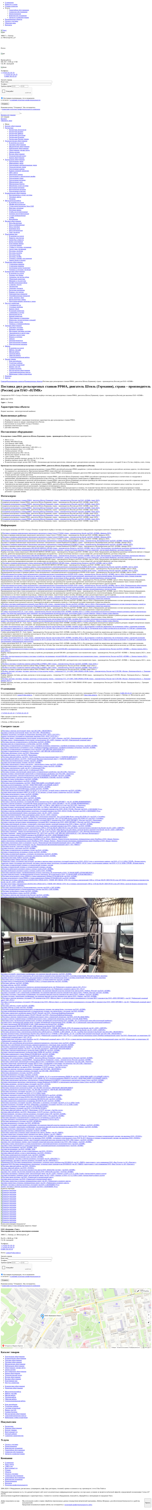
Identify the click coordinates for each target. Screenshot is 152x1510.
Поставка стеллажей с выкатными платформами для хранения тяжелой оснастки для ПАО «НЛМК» (36, 974)
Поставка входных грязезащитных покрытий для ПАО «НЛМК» (24, 1130)
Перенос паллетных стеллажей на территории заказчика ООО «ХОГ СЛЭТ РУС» (30, 736)
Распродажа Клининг (16, 137)
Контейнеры (13, 219)
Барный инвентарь (15, 316)
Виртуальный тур (11, 1432)
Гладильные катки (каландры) (19, 268)
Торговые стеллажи (16, 327)
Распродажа (9, 128)
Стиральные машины (16, 264)
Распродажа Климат (16, 131)
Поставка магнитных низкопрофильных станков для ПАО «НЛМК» (25, 788)
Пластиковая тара (11, 234)
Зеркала (12, 339)
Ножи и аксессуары (16, 322)
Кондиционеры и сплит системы (20, 195)
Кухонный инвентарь (16, 311)
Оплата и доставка (11, 21)
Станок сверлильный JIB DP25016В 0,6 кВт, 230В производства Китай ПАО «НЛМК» (31, 1026)
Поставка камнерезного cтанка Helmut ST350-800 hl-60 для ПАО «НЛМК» (27, 1056)
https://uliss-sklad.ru (90, 695)
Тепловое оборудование (17, 145)
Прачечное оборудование (14, 262)
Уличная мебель (14, 353)
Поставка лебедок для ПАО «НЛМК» (14, 985)
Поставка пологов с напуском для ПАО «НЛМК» (18, 848)
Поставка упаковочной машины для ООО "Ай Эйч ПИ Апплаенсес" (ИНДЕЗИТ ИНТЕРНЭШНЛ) (36, 1048)
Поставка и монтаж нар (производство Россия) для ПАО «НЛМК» (24, 897)
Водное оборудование (17, 154)
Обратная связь (10, 23)
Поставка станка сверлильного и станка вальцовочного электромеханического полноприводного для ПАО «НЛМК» (42, 1145)
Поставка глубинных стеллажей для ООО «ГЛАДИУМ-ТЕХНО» (24, 1108)
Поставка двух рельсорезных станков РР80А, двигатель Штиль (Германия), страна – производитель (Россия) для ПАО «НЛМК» (46, 1060)
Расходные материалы (17, 290)
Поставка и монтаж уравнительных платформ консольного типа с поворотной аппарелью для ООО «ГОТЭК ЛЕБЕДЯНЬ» (44, 1019)
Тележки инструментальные (19, 214)
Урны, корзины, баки (16, 297)
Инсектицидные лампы (17, 299)
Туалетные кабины (15, 363)
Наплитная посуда (15, 314)
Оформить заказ (6, 120)
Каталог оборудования (13, 126)
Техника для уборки (16, 275)
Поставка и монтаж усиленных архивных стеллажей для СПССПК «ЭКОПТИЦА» (30, 1071)
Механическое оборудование (19, 146)
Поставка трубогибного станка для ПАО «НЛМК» (19, 893)
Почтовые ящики (15, 210)
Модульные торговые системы (20, 331)
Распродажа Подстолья (17, 135)
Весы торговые (14, 227)
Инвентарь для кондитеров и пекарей (22, 320)
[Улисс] (4, 30)
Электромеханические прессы (19, 372)
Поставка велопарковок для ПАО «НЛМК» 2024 (18, 1149)
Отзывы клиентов (11, 6)
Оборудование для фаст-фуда (19, 150)
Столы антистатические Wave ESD (21, 206)
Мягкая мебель (14, 352)
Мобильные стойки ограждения (20, 374)
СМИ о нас (9, 1466)
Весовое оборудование (13, 221)
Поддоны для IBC (15, 256)
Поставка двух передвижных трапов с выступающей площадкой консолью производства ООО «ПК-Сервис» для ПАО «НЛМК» (46, 1142)
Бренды (7, 378)
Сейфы (11, 217)
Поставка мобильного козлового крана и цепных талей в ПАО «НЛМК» (26, 871)
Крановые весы (14, 228)
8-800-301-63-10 (126, 693)
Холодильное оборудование (15, 159)
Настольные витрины (16, 187)
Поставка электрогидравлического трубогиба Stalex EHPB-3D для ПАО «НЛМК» (30, 1052)
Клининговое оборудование (15, 271)
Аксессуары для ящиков (17, 249)
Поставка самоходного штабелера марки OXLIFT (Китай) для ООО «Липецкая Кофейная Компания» (36, 1015)
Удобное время (6, 86)
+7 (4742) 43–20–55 (10, 74)
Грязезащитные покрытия (18, 294)
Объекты (8, 1472)
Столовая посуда (15, 305)
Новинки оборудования (13, 1428)
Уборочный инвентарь (17, 279)
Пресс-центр (9, 1464)
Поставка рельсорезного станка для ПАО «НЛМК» (19, 796)
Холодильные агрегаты (17, 191)
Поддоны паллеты (15, 253)
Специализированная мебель (19, 357)
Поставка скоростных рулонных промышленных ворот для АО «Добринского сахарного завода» (35, 1183)
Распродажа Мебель (16, 133)
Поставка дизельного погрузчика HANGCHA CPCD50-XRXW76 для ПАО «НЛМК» (31, 1097)
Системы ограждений (17, 365)
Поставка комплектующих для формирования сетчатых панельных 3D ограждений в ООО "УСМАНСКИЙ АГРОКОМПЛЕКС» (46, 874)
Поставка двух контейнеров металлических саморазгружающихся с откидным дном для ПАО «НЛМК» (37, 1045)
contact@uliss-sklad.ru (24, 695)
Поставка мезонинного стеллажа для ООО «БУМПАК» (20, 1123)
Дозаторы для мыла (16, 288)
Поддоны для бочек (16, 251)
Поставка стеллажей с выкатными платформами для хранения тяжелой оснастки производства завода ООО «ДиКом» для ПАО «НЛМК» (49, 1127)
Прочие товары (10, 359)
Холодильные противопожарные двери (23, 165)
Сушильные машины (16, 266)
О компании (9, 2)
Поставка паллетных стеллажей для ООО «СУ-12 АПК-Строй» (23, 1093)
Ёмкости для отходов (16, 238)
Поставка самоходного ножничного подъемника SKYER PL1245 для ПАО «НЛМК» (31, 1101)
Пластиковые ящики (16, 243)
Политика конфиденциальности (16, 1485)
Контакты (8, 25)
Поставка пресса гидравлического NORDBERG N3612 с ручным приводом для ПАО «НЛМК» (34, 981)
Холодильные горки (16, 178)
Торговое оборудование (13, 325)
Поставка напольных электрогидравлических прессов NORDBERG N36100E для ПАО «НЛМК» (35, 777)
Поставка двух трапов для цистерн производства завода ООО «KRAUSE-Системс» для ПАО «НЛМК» (37, 1172)
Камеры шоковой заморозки (19, 171)
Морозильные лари (16, 182)
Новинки (8, 376)
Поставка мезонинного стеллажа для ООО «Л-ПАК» (19, 1075)
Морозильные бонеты (17, 184)
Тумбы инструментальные (18, 212)
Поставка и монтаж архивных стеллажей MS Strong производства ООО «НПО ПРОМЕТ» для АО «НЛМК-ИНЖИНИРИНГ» (45, 803)
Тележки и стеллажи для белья (20, 270)
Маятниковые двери (16, 163)
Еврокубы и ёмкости (16, 240)
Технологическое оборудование (16, 141)
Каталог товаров (11, 1430)
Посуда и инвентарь (12, 303)
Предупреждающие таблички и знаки (22, 301)
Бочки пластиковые (16, 242)
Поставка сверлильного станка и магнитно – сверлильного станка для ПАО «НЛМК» (31, 766)
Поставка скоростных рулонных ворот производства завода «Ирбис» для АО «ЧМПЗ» (31, 1134)
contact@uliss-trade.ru (8, 50)
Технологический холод (17, 156)
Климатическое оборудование (15, 193)
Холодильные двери (16, 161)
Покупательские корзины (18, 344)
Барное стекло (14, 309)
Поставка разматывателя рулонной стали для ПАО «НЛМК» (22, 1157)
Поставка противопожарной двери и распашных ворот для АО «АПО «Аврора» (29, 815)
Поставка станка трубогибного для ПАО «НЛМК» (19, 781)
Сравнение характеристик (14, 1436)
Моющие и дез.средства (17, 281)
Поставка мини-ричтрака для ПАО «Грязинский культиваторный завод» (26, 1179)
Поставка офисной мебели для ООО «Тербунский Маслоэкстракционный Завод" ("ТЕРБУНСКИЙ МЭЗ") (38, 759)
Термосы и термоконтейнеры (19, 324)
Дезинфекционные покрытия (19, 296)
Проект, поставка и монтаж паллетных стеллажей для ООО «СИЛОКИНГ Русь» (29, 1186)
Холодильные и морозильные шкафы (22, 176)
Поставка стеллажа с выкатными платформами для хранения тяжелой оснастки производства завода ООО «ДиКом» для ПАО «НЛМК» (49, 996)
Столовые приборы (16, 307)
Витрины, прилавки (16, 329)
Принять (147, 1503)
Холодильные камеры (17, 169)
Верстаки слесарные (16, 208)
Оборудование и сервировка (19, 318)
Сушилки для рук (15, 284)
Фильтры (12, 199)
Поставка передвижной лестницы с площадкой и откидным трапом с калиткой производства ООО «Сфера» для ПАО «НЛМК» (46, 826)
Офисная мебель (15, 355)
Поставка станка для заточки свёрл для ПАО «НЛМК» (20, 800)
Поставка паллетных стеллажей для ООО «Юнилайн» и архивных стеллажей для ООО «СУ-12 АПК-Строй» (39, 1104)
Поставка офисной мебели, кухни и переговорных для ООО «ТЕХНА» (26, 1153)
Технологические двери (17, 167)
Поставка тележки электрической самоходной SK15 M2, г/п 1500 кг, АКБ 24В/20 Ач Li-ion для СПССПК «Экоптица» (42, 807)
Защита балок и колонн (17, 260)
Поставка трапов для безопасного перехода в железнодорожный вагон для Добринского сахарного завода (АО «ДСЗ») (43, 989)
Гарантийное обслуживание (19, 10)
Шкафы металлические (17, 204)
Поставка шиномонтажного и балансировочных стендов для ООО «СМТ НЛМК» (30, 889)
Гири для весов (14, 232)
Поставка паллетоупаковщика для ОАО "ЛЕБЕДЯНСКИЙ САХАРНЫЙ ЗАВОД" (30, 785)
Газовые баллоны (15, 368)
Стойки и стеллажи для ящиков (20, 247)
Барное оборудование (16, 158)
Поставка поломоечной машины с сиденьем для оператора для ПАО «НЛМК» (28, 856)
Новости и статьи (11, 4)
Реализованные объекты (13, 19)
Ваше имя (4, 82)
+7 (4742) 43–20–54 (7, 72)
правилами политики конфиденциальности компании (21, 109)
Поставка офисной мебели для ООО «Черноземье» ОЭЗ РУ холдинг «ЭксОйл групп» (31, 1112)
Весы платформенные (17, 225)
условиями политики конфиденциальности (25, 100)
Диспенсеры (13, 286)
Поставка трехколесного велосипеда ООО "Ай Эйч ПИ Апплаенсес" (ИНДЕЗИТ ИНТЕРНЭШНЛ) (36, 1089)
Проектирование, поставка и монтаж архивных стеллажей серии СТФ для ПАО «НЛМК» (33, 1116)
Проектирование (15, 14)
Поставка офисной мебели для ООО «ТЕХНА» (17, 1168)
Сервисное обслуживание (18, 12)
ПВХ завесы (13, 173)
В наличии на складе (16, 143)
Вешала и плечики (15, 337)
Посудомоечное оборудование (15, 1371)
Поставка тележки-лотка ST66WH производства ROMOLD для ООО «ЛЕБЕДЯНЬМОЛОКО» (34, 837)
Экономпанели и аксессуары (19, 333)
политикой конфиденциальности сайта (78, 1505)
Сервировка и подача (16, 312)
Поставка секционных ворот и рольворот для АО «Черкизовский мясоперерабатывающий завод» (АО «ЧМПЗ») (40, 844)
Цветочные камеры (16, 174)
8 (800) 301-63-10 (10, 76)
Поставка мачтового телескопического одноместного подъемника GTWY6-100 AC (30, 1119)
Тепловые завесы (15, 197)
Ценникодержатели (16, 340)
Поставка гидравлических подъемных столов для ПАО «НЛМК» (24, 852)
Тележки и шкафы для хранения (20, 258)
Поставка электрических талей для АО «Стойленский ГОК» (22, 770)
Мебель (7, 346)
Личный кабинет (11, 1434)
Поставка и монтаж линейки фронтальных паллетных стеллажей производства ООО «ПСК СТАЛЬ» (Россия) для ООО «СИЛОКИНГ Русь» (51, 811)
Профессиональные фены (18, 283)
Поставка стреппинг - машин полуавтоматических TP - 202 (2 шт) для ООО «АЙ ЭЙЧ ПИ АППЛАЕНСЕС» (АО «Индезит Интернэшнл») (50, 833)
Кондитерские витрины (17, 189)
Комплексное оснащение (18, 15)
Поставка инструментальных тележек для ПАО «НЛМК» (21, 762)
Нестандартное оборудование (19, 370)
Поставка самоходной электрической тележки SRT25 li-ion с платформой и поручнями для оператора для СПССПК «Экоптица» (46, 1063)
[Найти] (21, 113)
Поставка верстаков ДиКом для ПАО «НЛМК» (17, 859)
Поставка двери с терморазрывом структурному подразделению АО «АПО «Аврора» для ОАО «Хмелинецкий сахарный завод (46, 740)
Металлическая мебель (13, 200)
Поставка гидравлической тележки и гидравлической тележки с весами (26, 867)
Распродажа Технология (17, 130)
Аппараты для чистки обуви (19, 277)
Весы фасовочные (15, 223)
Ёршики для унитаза (16, 292)
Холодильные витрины (17, 180)
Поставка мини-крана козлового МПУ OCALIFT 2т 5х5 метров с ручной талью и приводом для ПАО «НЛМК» (40, 792)
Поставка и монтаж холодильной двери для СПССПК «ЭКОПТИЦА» (26, 732)
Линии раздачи (14, 152)
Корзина (4, 119)
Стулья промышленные (17, 215)
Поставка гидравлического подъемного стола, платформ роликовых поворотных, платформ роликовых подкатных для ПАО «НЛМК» (48, 747)
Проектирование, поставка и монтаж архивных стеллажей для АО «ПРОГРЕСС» (29, 1160)
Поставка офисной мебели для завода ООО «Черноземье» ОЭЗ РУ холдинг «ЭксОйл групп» (33, 1067)
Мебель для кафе (15, 350)
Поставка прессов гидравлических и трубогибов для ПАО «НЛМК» (25, 744)
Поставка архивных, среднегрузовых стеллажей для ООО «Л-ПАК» (25, 1086)
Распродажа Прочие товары (19, 139)
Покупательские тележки (18, 342)
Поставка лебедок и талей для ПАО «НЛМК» (17, 1007)
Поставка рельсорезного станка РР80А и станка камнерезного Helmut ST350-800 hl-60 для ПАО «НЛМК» (38, 878)
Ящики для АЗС (15, 367)
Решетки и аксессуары (17, 335)
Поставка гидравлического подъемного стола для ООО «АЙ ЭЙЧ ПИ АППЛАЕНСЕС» (32, 751)
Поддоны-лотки (14, 255)
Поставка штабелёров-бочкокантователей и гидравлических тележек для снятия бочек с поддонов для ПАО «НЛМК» (42, 1011)
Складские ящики (15, 245)
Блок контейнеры (15, 361)
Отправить (5, 104)
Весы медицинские (16, 230)
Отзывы (8, 1470)
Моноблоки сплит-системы (18, 186)
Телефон (4, 84)
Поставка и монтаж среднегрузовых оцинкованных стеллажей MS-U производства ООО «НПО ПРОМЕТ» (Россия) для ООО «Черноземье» (50, 822)
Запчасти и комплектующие (19, 17)
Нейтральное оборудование (19, 148)
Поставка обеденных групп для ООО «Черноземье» (19, 755)
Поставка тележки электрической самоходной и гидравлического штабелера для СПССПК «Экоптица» (37, 774)
